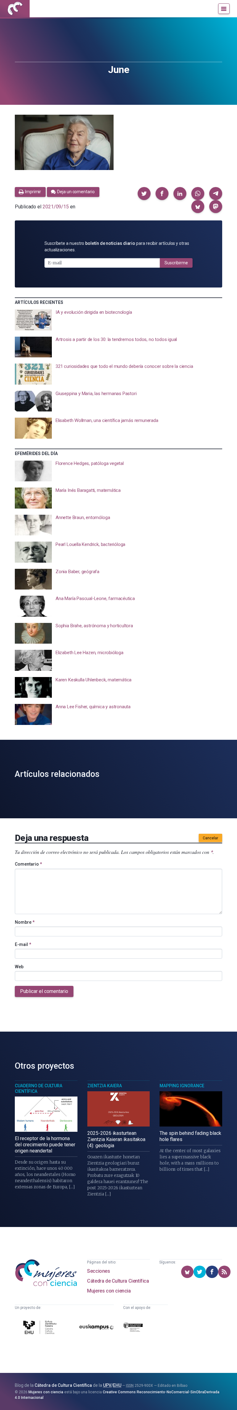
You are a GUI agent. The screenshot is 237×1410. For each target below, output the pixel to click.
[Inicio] (15, 8)
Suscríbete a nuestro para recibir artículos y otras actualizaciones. (116, 246)
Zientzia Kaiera (104, 1085)
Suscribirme (176, 262)
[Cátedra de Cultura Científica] (41, 1328)
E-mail (23, 944)
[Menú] (224, 8)
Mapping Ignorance (182, 1085)
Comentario (28, 864)
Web (19, 966)
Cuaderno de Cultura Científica (38, 1088)
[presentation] (118, 319)
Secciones (98, 1271)
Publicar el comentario (44, 991)
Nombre (25, 922)
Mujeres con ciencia (109, 1291)
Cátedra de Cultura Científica (118, 1281)
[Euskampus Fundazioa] (96, 1328)
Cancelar (210, 838)
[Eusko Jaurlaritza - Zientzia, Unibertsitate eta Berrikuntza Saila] (133, 1328)
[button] (144, 193)
